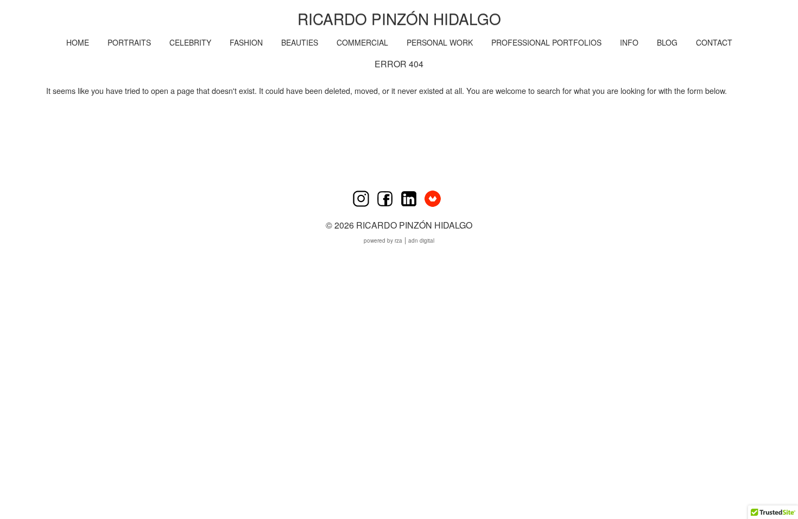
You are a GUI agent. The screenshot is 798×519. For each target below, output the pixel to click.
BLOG (667, 42)
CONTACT (714, 42)
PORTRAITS (129, 42)
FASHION (246, 42)
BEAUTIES (299, 42)
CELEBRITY (190, 42)
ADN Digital (421, 240)
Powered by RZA (383, 240)
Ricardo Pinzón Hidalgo (399, 18)
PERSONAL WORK (440, 42)
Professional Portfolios (546, 42)
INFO (629, 42)
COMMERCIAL (362, 42)
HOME (77, 42)
